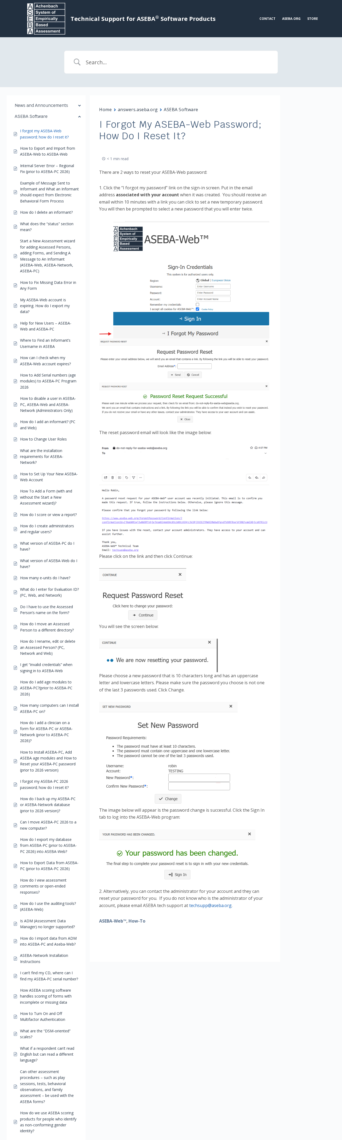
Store (312, 18)
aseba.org (291, 18)
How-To (137, 921)
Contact (267, 18)
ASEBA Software (181, 109)
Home (105, 109)
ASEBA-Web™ (112, 921)
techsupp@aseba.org (210, 905)
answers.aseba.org (138, 109)
